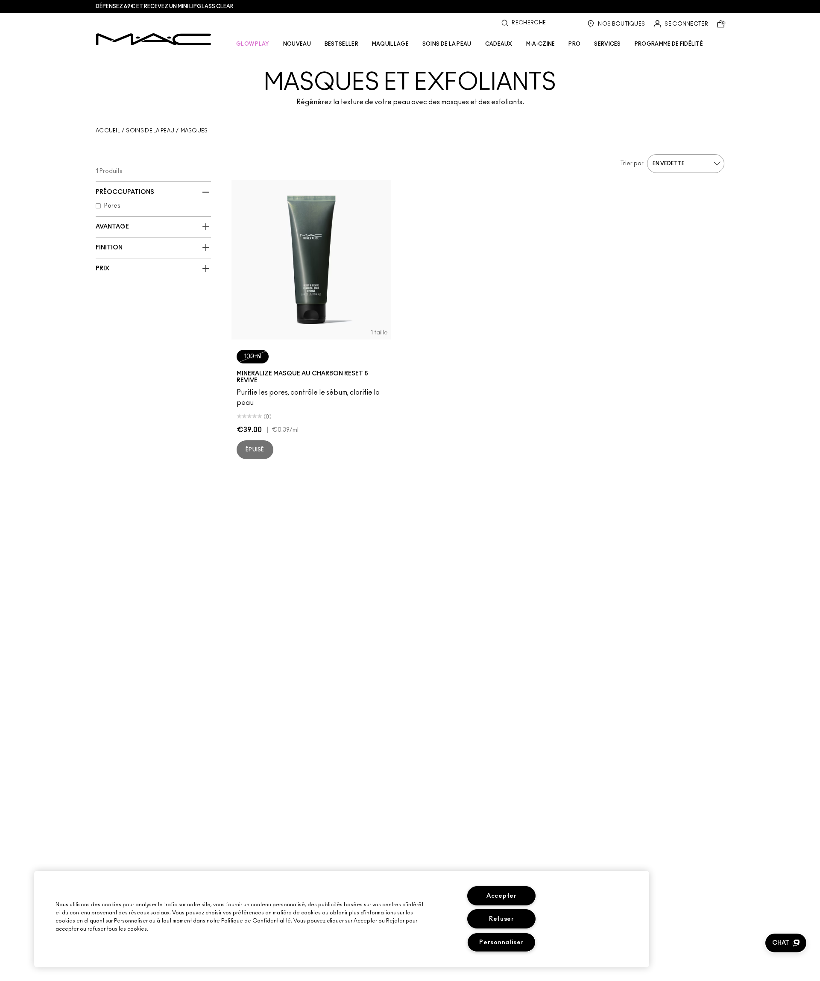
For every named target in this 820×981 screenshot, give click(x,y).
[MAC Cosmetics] (153, 39)
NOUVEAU (297, 44)
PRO (574, 44)
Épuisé (255, 449)
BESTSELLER (341, 44)
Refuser (501, 919)
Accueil (108, 130)
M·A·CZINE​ (540, 44)
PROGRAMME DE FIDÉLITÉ (669, 44)
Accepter (501, 896)
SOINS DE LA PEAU (447, 44)
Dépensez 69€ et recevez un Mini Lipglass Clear (165, 6)
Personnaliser (501, 942)
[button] (785, 943)
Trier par (632, 164)
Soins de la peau (150, 130)
